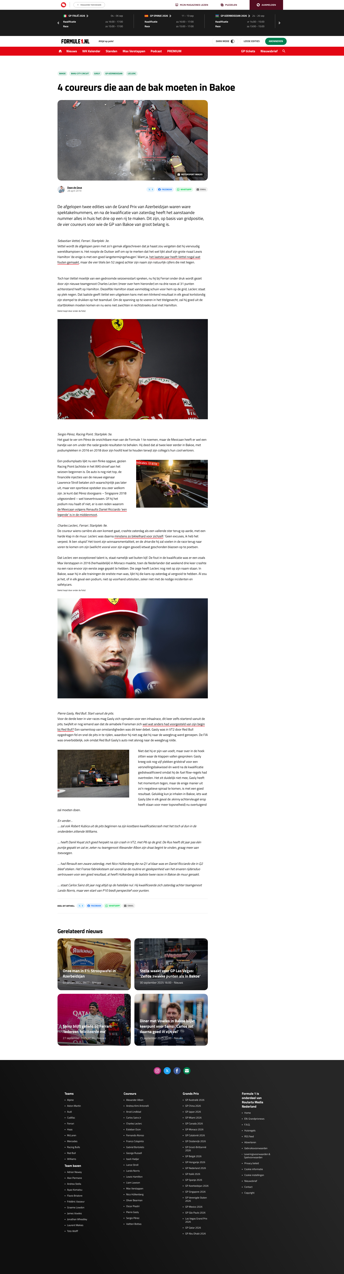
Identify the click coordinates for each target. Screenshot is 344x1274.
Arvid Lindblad (133, 1111)
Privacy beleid (251, 1163)
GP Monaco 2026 (194, 1129)
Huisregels (249, 1130)
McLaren (71, 1135)
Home (247, 1113)
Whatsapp (186, 189)
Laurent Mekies (75, 1225)
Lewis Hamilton (134, 1176)
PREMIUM (174, 51)
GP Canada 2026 (194, 1123)
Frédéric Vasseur (76, 1201)
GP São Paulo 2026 (195, 1212)
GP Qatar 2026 (193, 1227)
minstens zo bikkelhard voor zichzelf (138, 536)
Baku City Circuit (80, 73)
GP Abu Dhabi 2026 (195, 1233)
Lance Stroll (132, 1165)
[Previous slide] (58, 22)
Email (203, 189)
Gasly (97, 73)
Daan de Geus (74, 187)
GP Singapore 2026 (195, 1191)
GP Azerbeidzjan (113, 73)
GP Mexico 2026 (193, 1207)
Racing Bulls (73, 1147)
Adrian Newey (74, 1172)
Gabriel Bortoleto (135, 1147)
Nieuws (71, 51)
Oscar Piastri (133, 1206)
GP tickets (248, 51)
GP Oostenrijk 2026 (195, 1141)
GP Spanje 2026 (193, 1180)
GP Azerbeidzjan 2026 (197, 1186)
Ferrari (70, 1123)
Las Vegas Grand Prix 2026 (196, 1220)
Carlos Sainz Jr (133, 1117)
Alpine (70, 1100)
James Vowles (74, 1213)
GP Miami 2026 (193, 1117)
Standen (111, 51)
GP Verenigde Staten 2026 (196, 1199)
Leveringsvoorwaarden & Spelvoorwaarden (257, 1156)
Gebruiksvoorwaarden (255, 1148)
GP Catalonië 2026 (195, 1135)
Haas (70, 1129)
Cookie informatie (253, 1169)
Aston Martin (74, 1106)
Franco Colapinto (135, 1141)
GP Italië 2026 (192, 1174)
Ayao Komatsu (74, 1190)
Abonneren (276, 41)
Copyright (249, 1193)
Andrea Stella (74, 1184)
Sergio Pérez (132, 1218)
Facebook (167, 189)
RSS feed (249, 1136)
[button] (266, 5)
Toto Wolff (72, 1231)
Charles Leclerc (134, 1123)
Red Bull (71, 1153)
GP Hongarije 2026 (195, 1162)
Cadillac (71, 1117)
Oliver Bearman (134, 1200)
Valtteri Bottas (133, 1224)
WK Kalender (91, 51)
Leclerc (132, 73)
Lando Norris (133, 1171)
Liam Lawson (133, 1182)
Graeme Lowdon (75, 1207)
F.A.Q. (247, 1124)
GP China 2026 (193, 1106)
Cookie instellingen (254, 1175)
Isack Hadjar (132, 1159)
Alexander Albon (134, 1100)
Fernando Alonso (135, 1135)
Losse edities (252, 41)
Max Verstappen (134, 51)
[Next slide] (280, 22)
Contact (248, 1187)
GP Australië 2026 (194, 1100)
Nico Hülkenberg (135, 1194)
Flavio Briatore (74, 1195)
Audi (69, 1111)
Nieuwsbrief (269, 51)
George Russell (134, 1153)
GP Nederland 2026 (195, 1168)
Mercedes (72, 1141)
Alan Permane (74, 1178)
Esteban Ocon (133, 1129)
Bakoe (62, 73)
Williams (71, 1159)
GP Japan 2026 (193, 1111)
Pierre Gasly (132, 1212)
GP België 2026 (193, 1156)
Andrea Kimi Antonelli (137, 1106)
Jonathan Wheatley (77, 1219)
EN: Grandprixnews (254, 1118)
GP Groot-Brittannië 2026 (195, 1149)
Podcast (156, 51)
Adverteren (250, 1142)
